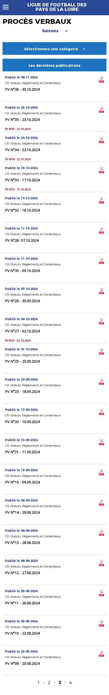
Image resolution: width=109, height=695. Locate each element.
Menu (8, 7)
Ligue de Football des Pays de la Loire (57, 7)
